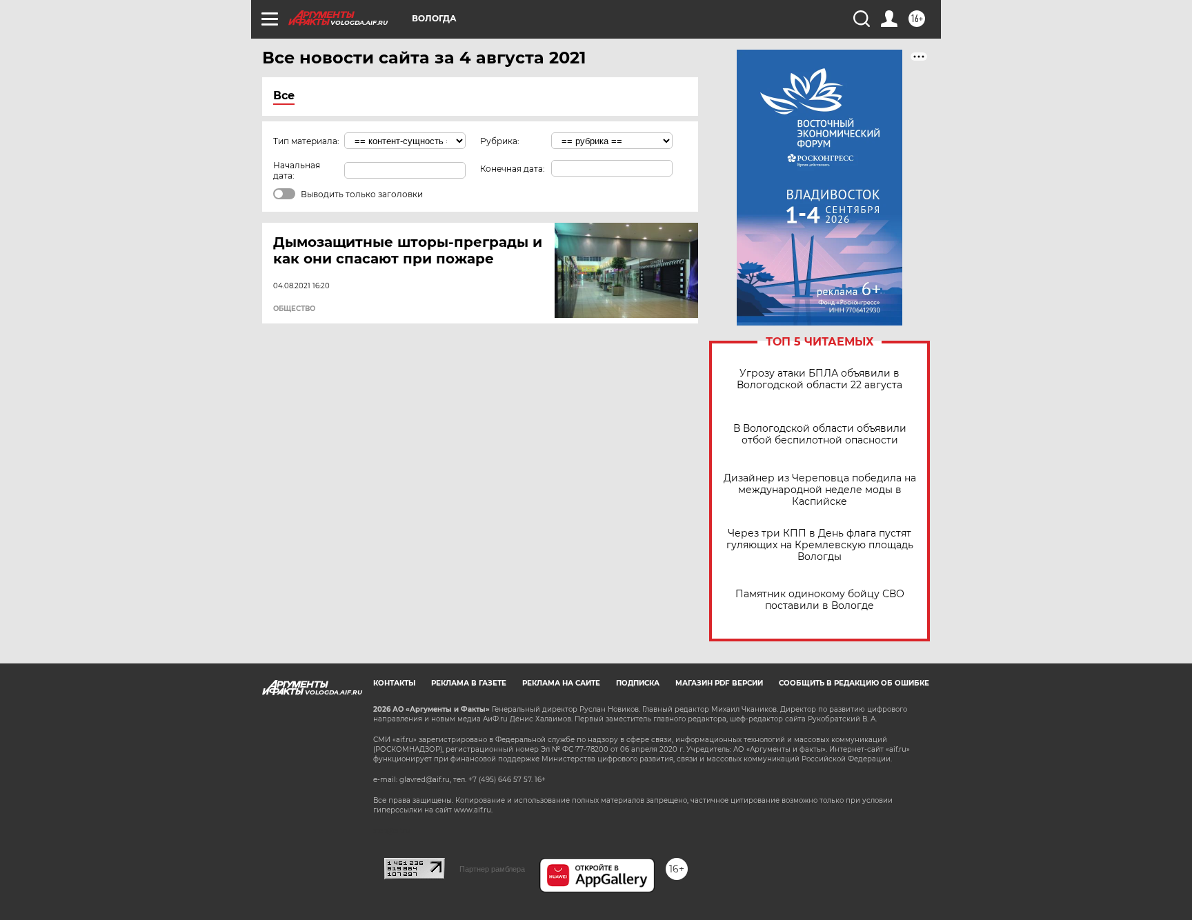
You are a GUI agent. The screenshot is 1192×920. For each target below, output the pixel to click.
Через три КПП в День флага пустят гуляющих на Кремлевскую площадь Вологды (819, 545)
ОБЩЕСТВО (294, 309)
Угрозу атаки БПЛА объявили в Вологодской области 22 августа (819, 379)
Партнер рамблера (492, 869)
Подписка (637, 683)
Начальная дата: (296, 170)
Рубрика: (499, 141)
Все (284, 95)
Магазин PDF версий (719, 683)
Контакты (394, 683)
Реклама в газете (468, 683)
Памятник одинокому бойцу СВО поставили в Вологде (819, 600)
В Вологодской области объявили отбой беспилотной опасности (819, 434)
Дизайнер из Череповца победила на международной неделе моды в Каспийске (820, 490)
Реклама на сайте (561, 683)
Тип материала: (306, 141)
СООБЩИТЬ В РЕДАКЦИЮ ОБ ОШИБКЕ (854, 683)
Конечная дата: (512, 168)
